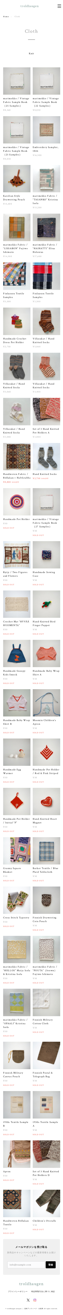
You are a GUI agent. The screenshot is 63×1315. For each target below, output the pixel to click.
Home (6, 16)
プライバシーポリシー (18, 1291)
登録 (50, 1264)
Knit (31, 53)
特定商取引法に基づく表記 (43, 1291)
